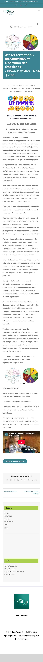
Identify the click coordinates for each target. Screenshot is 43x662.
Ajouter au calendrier (15, 461)
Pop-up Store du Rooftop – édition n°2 (31, 492)
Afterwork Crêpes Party (10, 491)
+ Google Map (10, 574)
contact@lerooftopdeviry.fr (31, 1)
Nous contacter (22, 615)
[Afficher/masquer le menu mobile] (39, 11)
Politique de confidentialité (22, 635)
